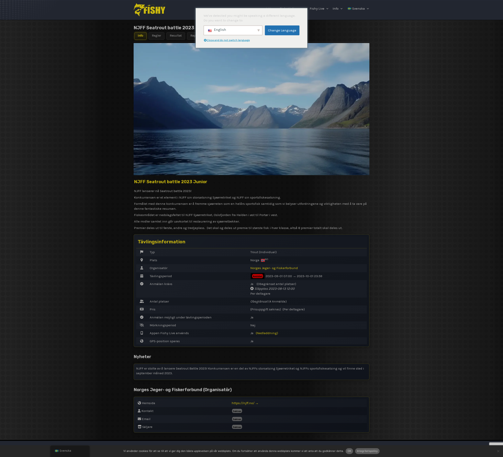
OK (349, 450)
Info (336, 8)
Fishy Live (317, 8)
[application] (326, 9)
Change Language (282, 30)
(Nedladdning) (267, 333)
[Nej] (498, 451)
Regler (156, 35)
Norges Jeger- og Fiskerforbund (274, 268)
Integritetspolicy (367, 450)
